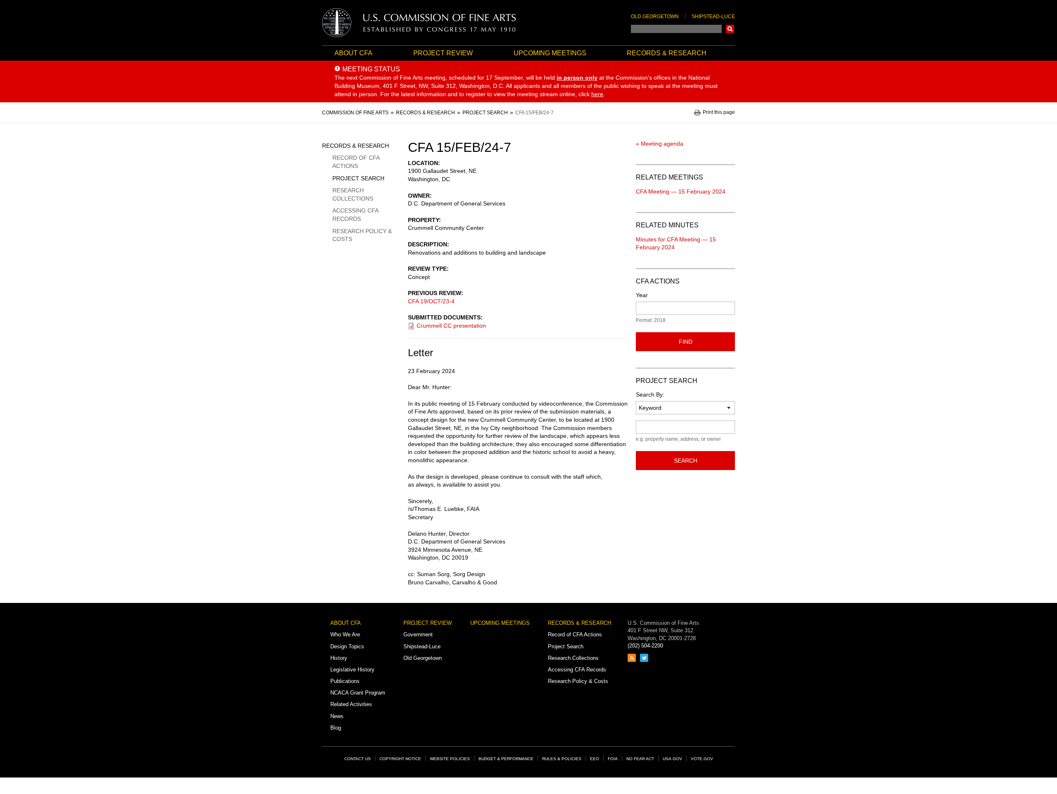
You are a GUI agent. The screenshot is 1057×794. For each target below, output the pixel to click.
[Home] (419, 22)
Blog (335, 728)
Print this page (719, 112)
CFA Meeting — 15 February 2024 (680, 191)
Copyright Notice (400, 758)
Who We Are (345, 634)
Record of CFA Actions (355, 161)
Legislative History (352, 669)
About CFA (353, 53)
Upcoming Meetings (550, 53)
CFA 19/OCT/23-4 (431, 301)
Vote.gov (702, 758)
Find (685, 341)
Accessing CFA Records (355, 214)
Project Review (443, 53)
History (338, 658)
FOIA (613, 758)
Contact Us (357, 758)
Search (730, 29)
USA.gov (672, 758)
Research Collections (352, 194)
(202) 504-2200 (645, 646)
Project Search (358, 178)
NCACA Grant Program (357, 693)
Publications (345, 681)
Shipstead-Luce (713, 16)
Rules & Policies (561, 758)
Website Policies (450, 758)
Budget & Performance (506, 758)
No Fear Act (640, 758)
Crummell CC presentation (451, 325)
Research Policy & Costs (362, 235)
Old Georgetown (655, 16)
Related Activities (351, 704)
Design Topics (347, 646)
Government (418, 634)
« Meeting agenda (659, 143)
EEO (594, 758)
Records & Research (666, 53)
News (337, 716)
